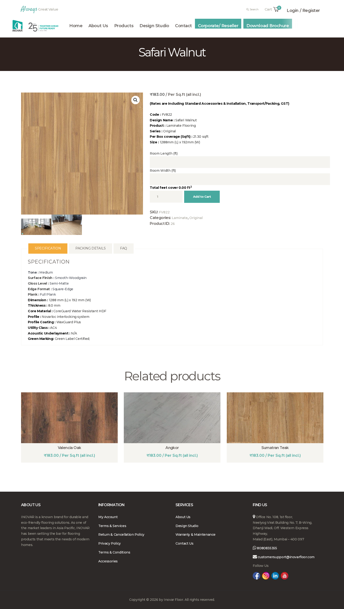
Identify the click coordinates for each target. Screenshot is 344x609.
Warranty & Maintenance (196, 534)
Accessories (108, 561)
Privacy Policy (109, 543)
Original (196, 218)
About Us (183, 517)
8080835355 (266, 548)
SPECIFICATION (48, 248)
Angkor (172, 448)
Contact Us (184, 543)
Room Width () (163, 170)
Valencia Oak (69, 448)
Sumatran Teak (275, 448)
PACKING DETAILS (90, 248)
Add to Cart (202, 196)
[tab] (48, 248)
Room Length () (163, 153)
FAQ (123, 248)
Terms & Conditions (114, 552)
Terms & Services (112, 526)
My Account (107, 517)
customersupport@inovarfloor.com (286, 557)
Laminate (180, 218)
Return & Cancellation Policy (121, 534)
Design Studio (187, 526)
